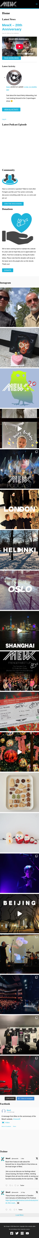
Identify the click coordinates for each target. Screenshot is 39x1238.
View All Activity (11, 109)
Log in (4, 119)
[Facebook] (11, 1233)
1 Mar (22, 1158)
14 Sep (23, 1192)
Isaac (8, 87)
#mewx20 (16, 1119)
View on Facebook (6, 1126)
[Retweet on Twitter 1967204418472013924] (11, 1210)
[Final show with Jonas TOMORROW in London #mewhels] (19, 549)
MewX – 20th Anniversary (12, 27)
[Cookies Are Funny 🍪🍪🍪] (19, 792)
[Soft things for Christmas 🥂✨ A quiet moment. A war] (19, 752)
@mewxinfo (15, 1158)
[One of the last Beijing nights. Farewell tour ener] (19, 913)
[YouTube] (27, 1233)
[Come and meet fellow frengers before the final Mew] (19, 671)
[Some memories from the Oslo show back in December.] (19, 590)
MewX (9, 1110)
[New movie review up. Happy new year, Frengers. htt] (19, 711)
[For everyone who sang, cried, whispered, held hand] (19, 994)
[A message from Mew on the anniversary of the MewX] (19, 307)
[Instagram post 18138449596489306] (19, 388)
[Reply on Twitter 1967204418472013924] (7, 1210)
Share (14, 1126)
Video (7, 1122)
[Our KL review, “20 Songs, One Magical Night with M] (19, 1075)
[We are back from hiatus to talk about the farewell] (19, 469)
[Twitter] (17, 1233)
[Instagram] (22, 1233)
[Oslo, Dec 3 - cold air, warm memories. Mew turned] (19, 954)
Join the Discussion (13, 204)
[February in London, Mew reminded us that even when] (19, 509)
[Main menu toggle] (36, 4)
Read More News (11, 58)
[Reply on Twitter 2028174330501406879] (7, 1185)
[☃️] (19, 832)
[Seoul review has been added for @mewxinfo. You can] (19, 873)
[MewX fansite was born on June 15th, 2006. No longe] (19, 347)
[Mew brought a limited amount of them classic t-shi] (19, 1035)
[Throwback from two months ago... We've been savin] (19, 630)
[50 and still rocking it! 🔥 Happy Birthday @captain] (19, 428)
